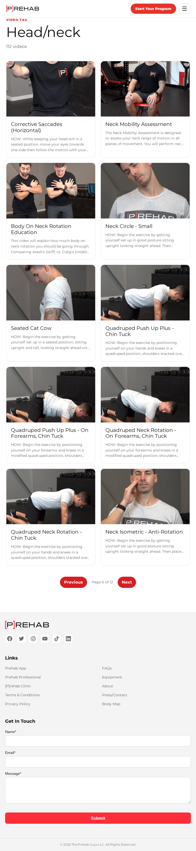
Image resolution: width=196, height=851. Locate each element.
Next (127, 582)
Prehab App (15, 668)
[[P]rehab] (98, 625)
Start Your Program (153, 8)
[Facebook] (9, 638)
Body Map (111, 704)
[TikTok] (56, 638)
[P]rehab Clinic (18, 686)
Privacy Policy (17, 704)
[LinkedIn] (68, 638)
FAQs (107, 668)
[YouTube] (45, 638)
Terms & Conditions (22, 695)
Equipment (112, 677)
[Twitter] (21, 638)
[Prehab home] (22, 9)
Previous (73, 582)
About (107, 686)
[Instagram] (33, 638)
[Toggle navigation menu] (184, 8)
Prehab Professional (23, 677)
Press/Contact (114, 695)
